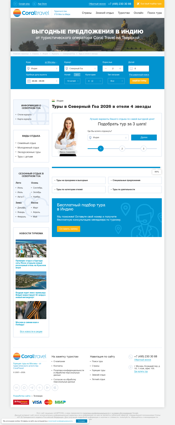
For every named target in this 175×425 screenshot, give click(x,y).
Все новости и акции (31, 331)
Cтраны (87, 12)
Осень (34, 183)
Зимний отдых (105, 12)
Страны (95, 366)
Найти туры (139, 81)
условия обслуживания (122, 413)
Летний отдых (98, 379)
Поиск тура (154, 12)
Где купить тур (141, 371)
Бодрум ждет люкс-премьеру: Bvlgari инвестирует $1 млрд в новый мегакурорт (31, 295)
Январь (21, 212)
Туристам (124, 12)
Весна (34, 202)
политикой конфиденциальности (61, 421)
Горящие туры (98, 370)
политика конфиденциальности (96, 413)
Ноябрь (36, 197)
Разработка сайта (21, 396)
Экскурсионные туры (29, 152)
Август (21, 197)
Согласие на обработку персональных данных (65, 380)
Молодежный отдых (28, 147)
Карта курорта (24, 119)
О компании (59, 361)
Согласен (81, 421)
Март (35, 208)
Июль (20, 192)
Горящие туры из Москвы (25, 363)
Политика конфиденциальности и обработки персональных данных (69, 372)
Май (35, 217)
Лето (18, 183)
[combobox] (47, 62)
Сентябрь (37, 188)
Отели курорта (25, 115)
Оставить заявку (69, 229)
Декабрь (22, 208)
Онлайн (138, 12)
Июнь (20, 188)
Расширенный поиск (139, 75)
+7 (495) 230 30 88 (119, 3)
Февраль (22, 217)
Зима (19, 202)
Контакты (58, 366)
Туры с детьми (25, 156)
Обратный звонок (142, 360)
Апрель (36, 212)
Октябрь (37, 192)
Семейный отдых (27, 143)
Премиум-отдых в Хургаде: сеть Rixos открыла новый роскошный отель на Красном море (31, 264)
